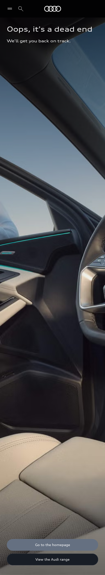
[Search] (21, 9)
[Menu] (52, 9)
